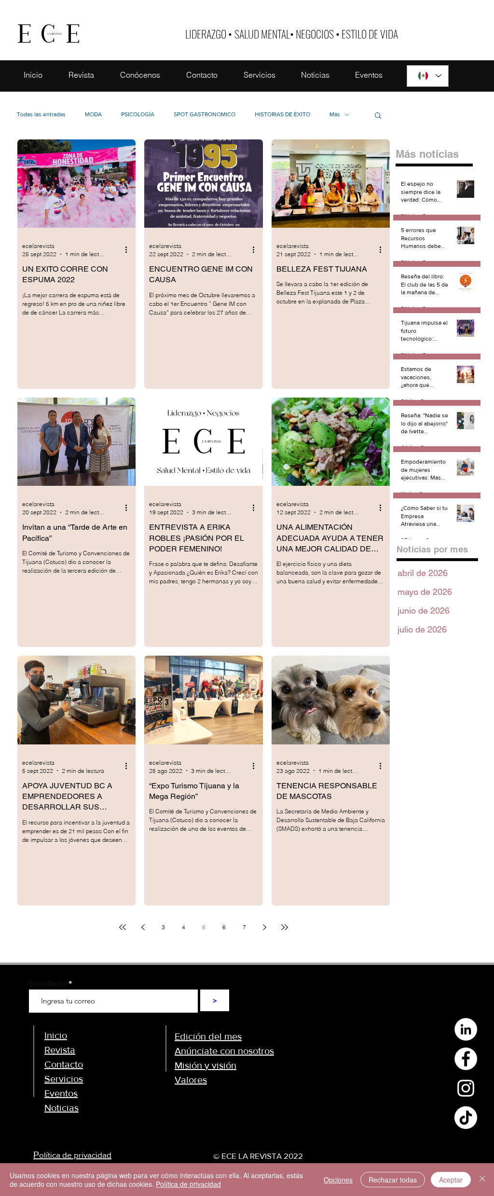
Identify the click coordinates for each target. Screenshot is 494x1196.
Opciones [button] (338, 1179)
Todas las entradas (41, 114)
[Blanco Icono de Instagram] (465, 1088)
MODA (93, 114)
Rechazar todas (393, 1179)
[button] (378, 116)
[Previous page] (142, 927)
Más (334, 114)
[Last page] (284, 927)
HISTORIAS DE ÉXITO (282, 114)
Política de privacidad (188, 1184)
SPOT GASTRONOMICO (204, 114)
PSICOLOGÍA (137, 114)
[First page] (122, 927)
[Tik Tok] (465, 1117)
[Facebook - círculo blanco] (465, 1058)
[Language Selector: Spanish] (428, 76)
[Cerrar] (482, 1179)
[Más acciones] (129, 249)
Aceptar (451, 1179)
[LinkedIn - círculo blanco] (465, 1029)
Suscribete (47, 984)
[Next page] (264, 927)
